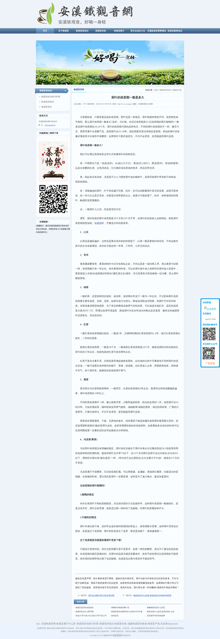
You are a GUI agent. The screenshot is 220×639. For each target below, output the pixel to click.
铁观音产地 (154, 623)
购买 (99, 223)
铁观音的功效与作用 (87, 623)
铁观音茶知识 (165, 90)
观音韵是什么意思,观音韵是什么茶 (160, 612)
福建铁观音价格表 (137, 623)
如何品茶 (114, 616)
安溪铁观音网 (48, 623)
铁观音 (117, 635)
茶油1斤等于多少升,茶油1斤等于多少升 (91, 616)
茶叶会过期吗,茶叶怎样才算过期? (101, 595)
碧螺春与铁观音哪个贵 (120, 607)
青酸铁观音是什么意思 (156, 607)
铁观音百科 (177, 90)
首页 (156, 90)
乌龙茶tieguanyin (168, 623)
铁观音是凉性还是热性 (85, 607)
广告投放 (210, 363)
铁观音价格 (121, 623)
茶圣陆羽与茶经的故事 (156, 616)
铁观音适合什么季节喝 (85, 612)
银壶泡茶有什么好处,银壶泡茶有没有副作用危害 (152, 595)
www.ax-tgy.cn (50, 125)
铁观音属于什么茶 (66, 623)
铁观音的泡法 (107, 623)
